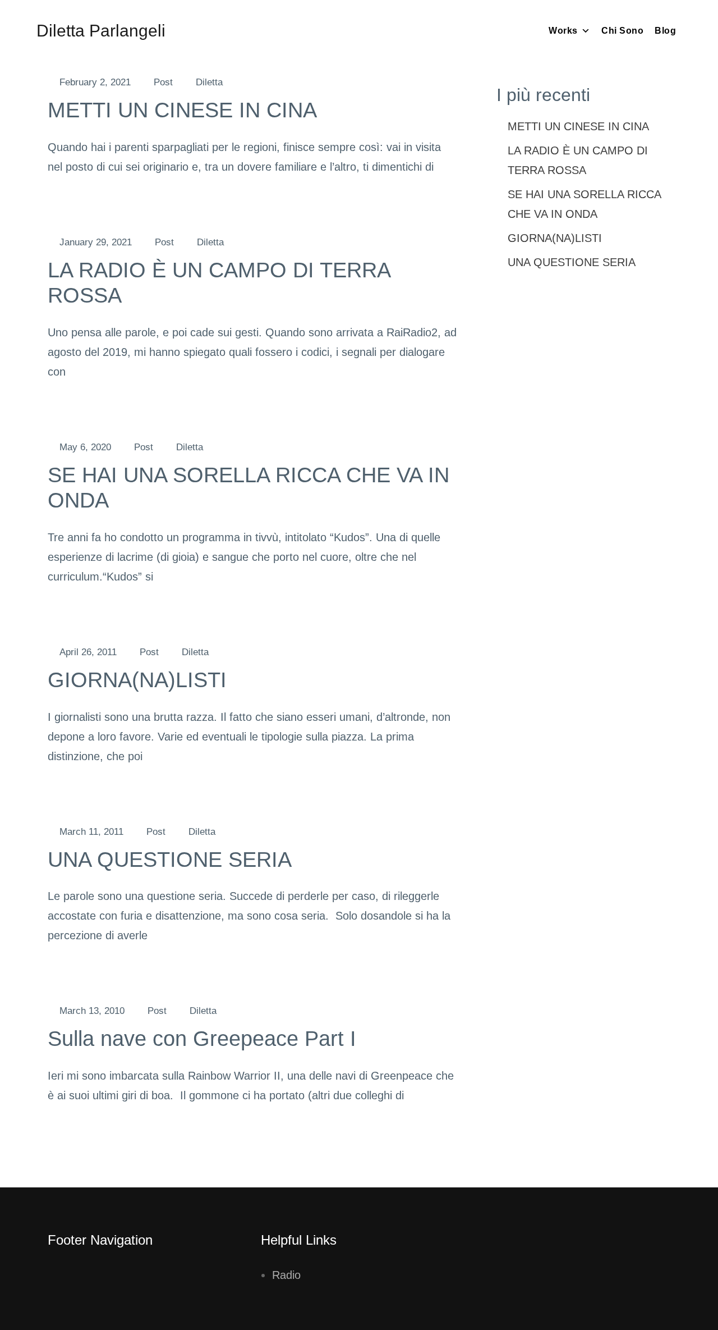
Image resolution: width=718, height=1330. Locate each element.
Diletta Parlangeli (100, 30)
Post (163, 82)
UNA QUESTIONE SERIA (170, 859)
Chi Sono (622, 30)
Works (563, 30)
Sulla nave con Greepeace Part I (202, 1038)
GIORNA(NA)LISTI (137, 680)
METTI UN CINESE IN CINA (182, 110)
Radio (286, 1275)
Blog (665, 30)
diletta (209, 82)
